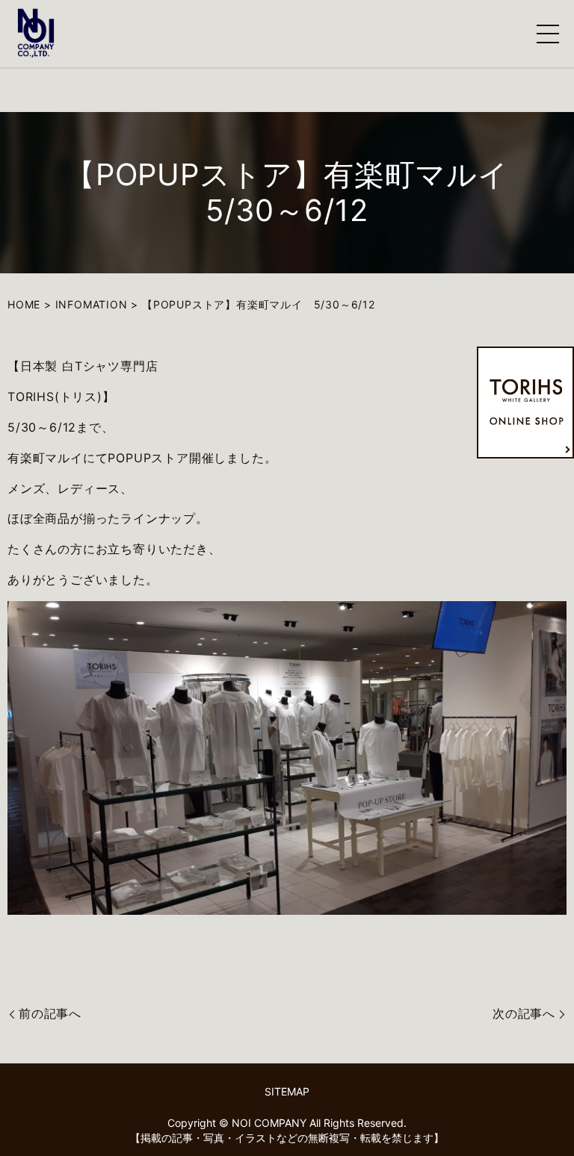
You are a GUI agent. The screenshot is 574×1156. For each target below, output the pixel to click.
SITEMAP (287, 1091)
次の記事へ (524, 1013)
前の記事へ (50, 1013)
